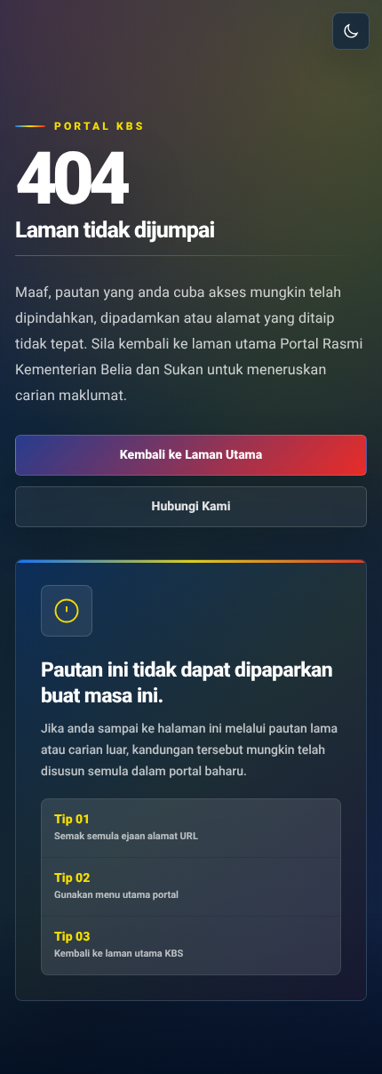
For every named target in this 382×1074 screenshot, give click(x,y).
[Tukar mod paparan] (351, 31)
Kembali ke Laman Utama (191, 455)
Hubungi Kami (191, 507)
